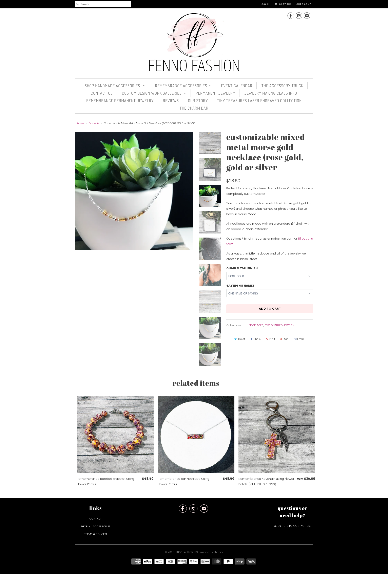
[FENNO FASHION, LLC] (194, 42)
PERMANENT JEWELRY (215, 93)
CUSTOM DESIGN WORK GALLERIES (152, 93)
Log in (265, 4)
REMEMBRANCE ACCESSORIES (181, 85)
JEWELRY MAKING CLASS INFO (270, 93)
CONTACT (95, 519)
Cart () (284, 4)
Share (257, 339)
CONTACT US (102, 93)
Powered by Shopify (211, 552)
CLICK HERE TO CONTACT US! (292, 526)
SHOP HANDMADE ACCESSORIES (113, 85)
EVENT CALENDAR (236, 85)
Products (94, 123)
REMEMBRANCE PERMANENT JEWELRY (120, 100)
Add (286, 339)
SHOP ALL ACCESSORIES (95, 526)
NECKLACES (256, 325)
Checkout (303, 4)
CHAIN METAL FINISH (242, 268)
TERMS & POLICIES (95, 534)
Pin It (272, 339)
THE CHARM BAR (194, 108)
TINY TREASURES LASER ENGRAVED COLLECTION (259, 100)
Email (300, 339)
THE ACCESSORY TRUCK (282, 85)
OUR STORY (198, 100)
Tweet (241, 339)
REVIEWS (171, 100)
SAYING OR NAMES (240, 286)
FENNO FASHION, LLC (186, 552)
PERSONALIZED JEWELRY (279, 325)
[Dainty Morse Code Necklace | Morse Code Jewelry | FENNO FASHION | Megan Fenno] (134, 191)
